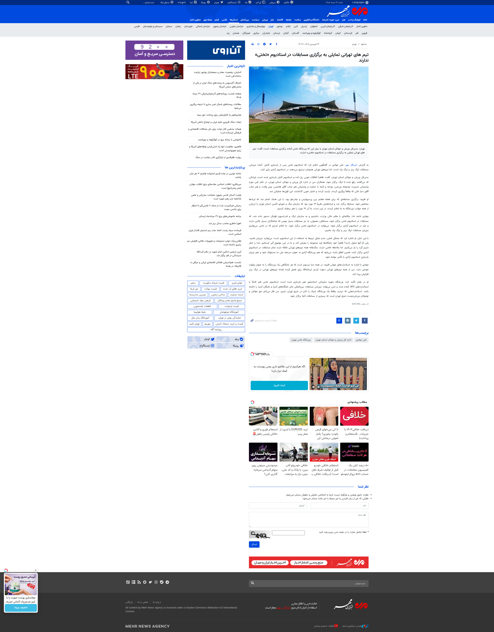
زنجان (178, 26)
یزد (228, 33)
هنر (343, 20)
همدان (236, 33)
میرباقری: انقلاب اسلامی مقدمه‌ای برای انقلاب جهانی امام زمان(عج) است (215, 186)
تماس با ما (143, 602)
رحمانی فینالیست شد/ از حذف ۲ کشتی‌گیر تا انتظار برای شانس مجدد (216, 207)
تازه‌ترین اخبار (236, 66)
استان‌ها (234, 20)
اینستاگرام (232, 2)
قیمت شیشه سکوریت (213, 283)
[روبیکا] (144, 582)
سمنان (169, 26)
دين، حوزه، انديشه (330, 20)
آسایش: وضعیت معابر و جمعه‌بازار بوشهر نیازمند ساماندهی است (217, 74)
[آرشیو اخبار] (133, 582)
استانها (364, 44)
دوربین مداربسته (197, 295)
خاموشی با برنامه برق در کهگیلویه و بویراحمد (219, 140)
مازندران (266, 33)
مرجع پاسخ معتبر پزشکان (229, 300)
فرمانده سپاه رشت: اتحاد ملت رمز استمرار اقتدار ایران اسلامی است (215, 232)
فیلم (217, 20)
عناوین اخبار (361, 26)
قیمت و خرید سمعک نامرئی (229, 324)
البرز (296, 26)
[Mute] (318, 387)
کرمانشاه (328, 33)
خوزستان (188, 26)
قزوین (364, 33)
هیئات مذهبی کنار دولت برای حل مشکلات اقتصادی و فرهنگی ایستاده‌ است (214, 131)
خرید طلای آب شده (232, 289)
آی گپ (259, 2)
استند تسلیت (236, 295)
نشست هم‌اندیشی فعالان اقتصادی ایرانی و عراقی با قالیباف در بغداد (215, 264)
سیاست (255, 20)
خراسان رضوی (219, 26)
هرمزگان (246, 33)
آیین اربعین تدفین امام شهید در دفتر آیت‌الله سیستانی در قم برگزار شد (219, 254)
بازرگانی (129, 602)
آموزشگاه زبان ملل (200, 318)
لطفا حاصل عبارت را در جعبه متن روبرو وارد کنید (344, 532)
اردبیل (304, 26)
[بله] (161, 582)
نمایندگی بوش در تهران (229, 318)
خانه (365, 20)
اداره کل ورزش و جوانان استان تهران (333, 340)
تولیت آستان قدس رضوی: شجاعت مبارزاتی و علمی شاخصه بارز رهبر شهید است (216, 197)
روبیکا (203, 2)
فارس (137, 26)
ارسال (254, 544)
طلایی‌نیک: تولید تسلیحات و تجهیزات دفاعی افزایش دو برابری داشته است (214, 243)
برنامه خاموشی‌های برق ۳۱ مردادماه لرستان (220, 216)
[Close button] (36, 570)
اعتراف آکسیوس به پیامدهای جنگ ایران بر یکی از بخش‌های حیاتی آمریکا (217, 85)
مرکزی (256, 33)
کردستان (348, 33)
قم (357, 33)
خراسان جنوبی (236, 26)
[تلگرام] (167, 582)
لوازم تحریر (237, 283)
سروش (273, 2)
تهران (270, 26)
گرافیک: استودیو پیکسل (324, 626)
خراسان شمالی (203, 26)
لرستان (276, 33)
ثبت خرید (279, 385)
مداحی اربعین (218, 295)
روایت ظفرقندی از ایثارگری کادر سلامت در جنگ (218, 157)
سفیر (192, 283)
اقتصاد (280, 20)
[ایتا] (127, 582)
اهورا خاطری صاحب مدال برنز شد (225, 223)
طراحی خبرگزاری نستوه (352, 626)
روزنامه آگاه (216, 330)
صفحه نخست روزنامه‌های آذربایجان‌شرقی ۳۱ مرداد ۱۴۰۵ (216, 95)
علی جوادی (361, 340)
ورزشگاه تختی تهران (301, 340)
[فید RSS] (139, 582)
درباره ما (157, 602)
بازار (272, 20)
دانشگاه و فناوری (311, 20)
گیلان (286, 33)
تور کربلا (194, 289)
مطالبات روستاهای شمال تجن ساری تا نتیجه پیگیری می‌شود (215, 106)
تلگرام (287, 2)
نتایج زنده (182, 2)
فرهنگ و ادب (354, 20)
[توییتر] (150, 582)
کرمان (338, 33)
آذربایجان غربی (328, 26)
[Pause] (313, 387)
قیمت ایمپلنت (232, 306)
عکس (224, 20)
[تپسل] (252, 354)
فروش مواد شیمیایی (200, 300)
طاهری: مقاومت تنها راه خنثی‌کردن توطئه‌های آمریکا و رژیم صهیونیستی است (215, 148)
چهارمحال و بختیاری (256, 26)
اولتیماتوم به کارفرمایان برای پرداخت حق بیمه (219, 115)
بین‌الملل (244, 20)
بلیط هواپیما (200, 312)
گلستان (295, 33)
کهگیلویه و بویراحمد (311, 33)
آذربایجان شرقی (345, 26)
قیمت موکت (210, 289)
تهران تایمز (194, 324)
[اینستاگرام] (156, 582)
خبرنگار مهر (351, 165)
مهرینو (208, 324)
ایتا (191, 2)
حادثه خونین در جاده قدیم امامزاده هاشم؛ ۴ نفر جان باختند (215, 175)
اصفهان (313, 26)
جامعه (289, 20)
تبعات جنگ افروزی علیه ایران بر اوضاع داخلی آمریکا (216, 122)
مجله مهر (207, 20)
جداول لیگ (165, 2)
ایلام (288, 26)
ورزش (265, 20)
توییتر (217, 2)
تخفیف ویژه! (21, 608)
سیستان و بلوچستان (152, 26)
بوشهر (280, 26)
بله (246, 2)
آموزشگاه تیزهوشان (229, 312)
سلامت (297, 20)
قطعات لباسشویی (202, 306)
